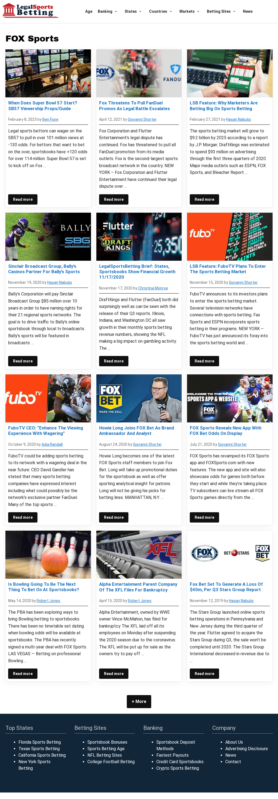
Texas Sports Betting (39, 748)
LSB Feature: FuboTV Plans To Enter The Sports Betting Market (228, 268)
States (131, 11)
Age (88, 11)
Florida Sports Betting (39, 742)
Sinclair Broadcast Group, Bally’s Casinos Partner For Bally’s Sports (44, 268)
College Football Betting (111, 761)
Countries (158, 11)
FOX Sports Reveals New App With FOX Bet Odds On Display (225, 430)
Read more (23, 199)
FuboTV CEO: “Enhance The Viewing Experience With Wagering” (45, 430)
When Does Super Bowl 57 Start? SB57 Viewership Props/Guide (42, 105)
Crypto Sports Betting (177, 768)
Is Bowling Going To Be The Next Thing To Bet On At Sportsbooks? (43, 586)
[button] (115, 11)
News (248, 11)
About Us (234, 742)
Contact (233, 761)
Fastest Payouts (172, 755)
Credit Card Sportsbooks (180, 761)
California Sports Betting (42, 755)
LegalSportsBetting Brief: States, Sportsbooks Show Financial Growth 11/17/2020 (137, 271)
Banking (105, 11)
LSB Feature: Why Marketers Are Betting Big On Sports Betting (224, 105)
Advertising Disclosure (246, 748)
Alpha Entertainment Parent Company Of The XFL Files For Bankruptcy (138, 586)
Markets (187, 11)
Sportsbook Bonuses (107, 742)
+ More (139, 701)
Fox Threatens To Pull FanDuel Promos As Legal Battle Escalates (134, 105)
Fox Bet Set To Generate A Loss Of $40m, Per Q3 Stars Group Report (226, 586)
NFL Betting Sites (104, 755)
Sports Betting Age (106, 748)
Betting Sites (219, 11)
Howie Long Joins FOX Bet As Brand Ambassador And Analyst (136, 430)
